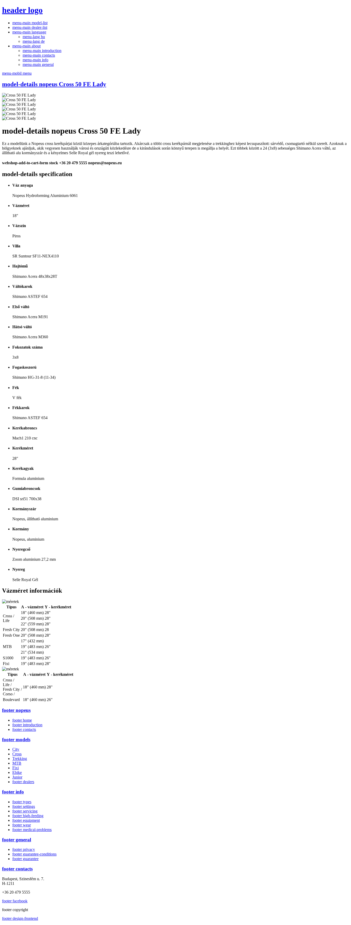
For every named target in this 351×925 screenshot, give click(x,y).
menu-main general (38, 64)
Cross (17, 754)
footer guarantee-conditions (34, 854)
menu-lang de (34, 41)
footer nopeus (16, 710)
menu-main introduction (42, 50)
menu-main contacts (39, 55)
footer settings (23, 806)
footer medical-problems (32, 829)
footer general (16, 839)
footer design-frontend (20, 918)
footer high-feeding (27, 816)
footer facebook (14, 901)
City (15, 749)
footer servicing (25, 811)
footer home (22, 720)
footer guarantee (25, 859)
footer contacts (24, 729)
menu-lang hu (34, 36)
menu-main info (35, 60)
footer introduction (27, 725)
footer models (16, 739)
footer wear (21, 825)
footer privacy (23, 849)
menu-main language (29, 32)
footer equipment (26, 820)
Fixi (15, 768)
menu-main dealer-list (29, 27)
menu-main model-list (30, 23)
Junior (17, 777)
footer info (13, 791)
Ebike (17, 772)
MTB (16, 763)
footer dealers (23, 782)
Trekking (19, 758)
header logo (22, 10)
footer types (21, 802)
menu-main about (26, 46)
